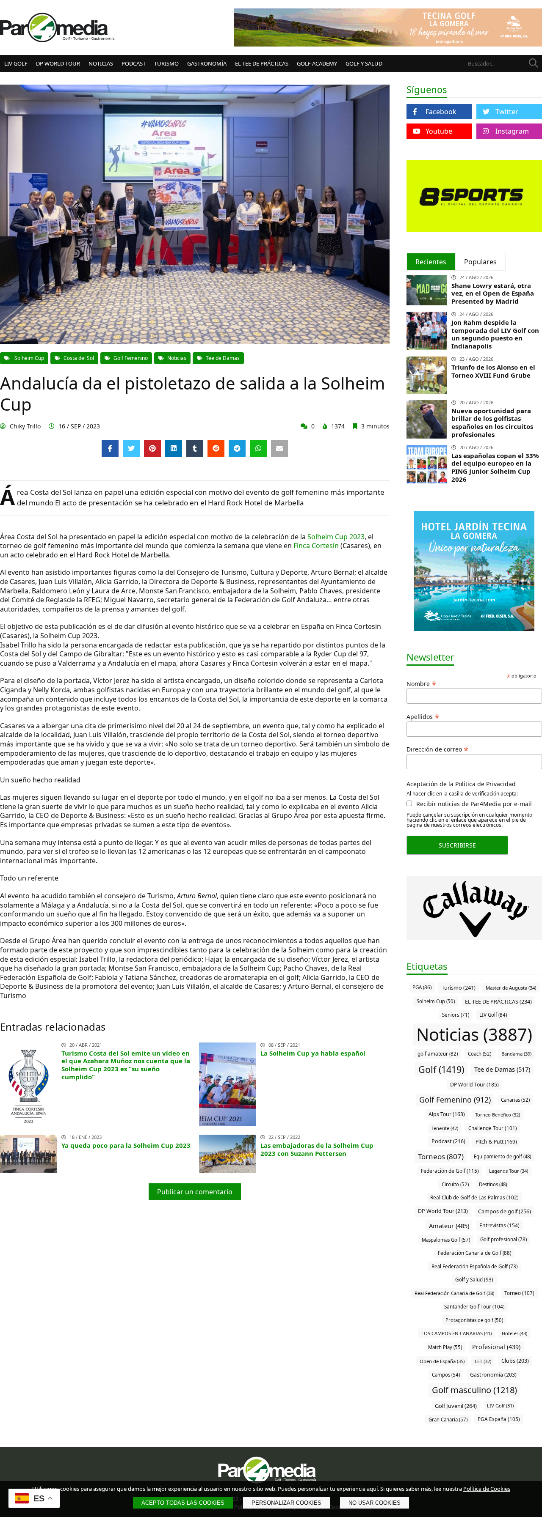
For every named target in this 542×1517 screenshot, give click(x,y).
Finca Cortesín (316, 545)
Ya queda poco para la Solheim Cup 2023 (126, 1145)
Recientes (430, 261)
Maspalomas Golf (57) (446, 1240)
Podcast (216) (448, 1141)
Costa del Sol (79, 358)
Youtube (439, 131)
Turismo (166, 63)
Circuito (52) (455, 1184)
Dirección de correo (437, 748)
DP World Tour (58, 63)
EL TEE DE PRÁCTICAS (261, 63)
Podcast (134, 63)
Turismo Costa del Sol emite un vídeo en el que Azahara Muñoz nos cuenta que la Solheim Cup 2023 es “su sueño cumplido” (125, 1065)
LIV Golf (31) (500, 1405)
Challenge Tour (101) (492, 1128)
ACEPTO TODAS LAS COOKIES (182, 1503)
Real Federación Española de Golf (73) (474, 1266)
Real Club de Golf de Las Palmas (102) (474, 1197)
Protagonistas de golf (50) (474, 1320)
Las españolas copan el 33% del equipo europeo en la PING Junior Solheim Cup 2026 (495, 467)
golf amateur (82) (438, 1054)
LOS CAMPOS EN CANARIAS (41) (456, 1333)
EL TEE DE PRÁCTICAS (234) (498, 1001)
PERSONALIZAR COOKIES (286, 1503)
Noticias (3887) (474, 1034)
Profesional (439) (496, 1347)
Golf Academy (317, 63)
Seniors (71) (455, 1015)
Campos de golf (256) (504, 1211)
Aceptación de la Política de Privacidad (461, 784)
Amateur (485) (449, 1225)
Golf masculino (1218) (474, 1390)
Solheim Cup (28, 358)
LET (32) (483, 1361)
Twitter (506, 111)
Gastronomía (207, 63)
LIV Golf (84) (493, 1015)
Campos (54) (446, 1375)
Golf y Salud (364, 63)
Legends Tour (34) (508, 1171)
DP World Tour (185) (474, 1084)
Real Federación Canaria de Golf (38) (454, 1293)
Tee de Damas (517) (502, 1069)
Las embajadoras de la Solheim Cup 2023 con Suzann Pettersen (316, 1149)
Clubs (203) (515, 1360)
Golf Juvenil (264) (456, 1406)
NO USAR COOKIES (374, 1503)
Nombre (421, 683)
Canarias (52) (515, 1100)
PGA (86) (421, 987)
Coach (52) (479, 1054)
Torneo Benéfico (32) (497, 1114)
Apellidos (423, 716)
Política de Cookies (486, 1488)
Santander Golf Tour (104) (474, 1306)
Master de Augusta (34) (511, 988)
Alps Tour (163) (447, 1114)
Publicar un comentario (194, 1191)
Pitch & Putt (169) (496, 1141)
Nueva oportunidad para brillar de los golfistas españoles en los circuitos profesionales (492, 422)
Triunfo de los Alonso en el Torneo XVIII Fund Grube (493, 371)
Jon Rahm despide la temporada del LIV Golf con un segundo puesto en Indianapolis (495, 334)
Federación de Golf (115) (450, 1170)
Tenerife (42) (444, 1128)
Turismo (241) (459, 987)
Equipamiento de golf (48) (502, 1156)
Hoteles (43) (514, 1333)
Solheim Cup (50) (436, 1001)
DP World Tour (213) (443, 1211)
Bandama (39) (516, 1054)
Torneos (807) (441, 1156)
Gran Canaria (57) (448, 1419)
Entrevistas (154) (499, 1225)
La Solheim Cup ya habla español (312, 1053)
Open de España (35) (442, 1361)
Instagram (512, 131)
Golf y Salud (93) (474, 1279)
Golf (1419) (441, 1069)
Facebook (441, 111)
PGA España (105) (499, 1419)
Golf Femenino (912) (455, 1100)
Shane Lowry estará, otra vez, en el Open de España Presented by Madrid (492, 293)
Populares (480, 261)
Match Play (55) (445, 1347)
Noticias (100, 63)
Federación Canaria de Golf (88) (474, 1253)
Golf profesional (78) (503, 1239)
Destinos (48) (493, 1184)
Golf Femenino (130, 358)
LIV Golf (16, 63)
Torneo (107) (519, 1292)
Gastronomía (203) (493, 1374)
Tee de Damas (223, 358)
